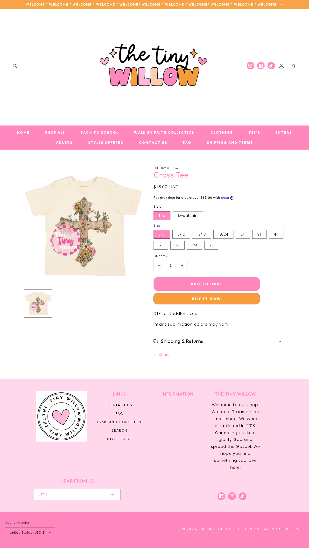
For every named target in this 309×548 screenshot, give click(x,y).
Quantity (160, 256)
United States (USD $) (28, 532)
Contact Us (119, 405)
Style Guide (119, 438)
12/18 (201, 234)
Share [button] (164, 354)
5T (161, 245)
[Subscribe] (112, 494)
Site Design (248, 529)
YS (178, 245)
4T (276, 234)
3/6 (162, 234)
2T (243, 234)
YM (194, 245)
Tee (162, 215)
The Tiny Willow (214, 529)
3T (259, 234)
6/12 (181, 234)
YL (211, 245)
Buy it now (206, 298)
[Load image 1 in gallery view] (38, 303)
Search (119, 430)
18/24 (223, 234)
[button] (15, 66)
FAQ (119, 413)
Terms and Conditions (119, 422)
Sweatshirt (188, 215)
